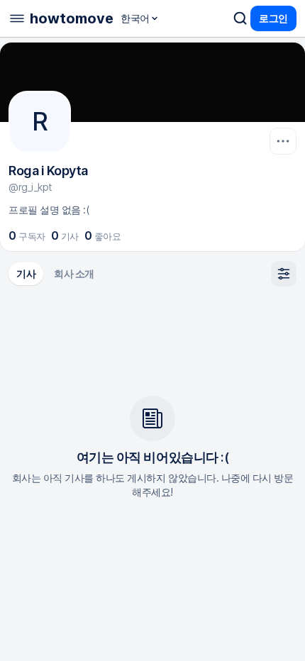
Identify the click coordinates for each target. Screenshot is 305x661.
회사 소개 (74, 273)
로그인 (273, 18)
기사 (25, 273)
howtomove (71, 18)
